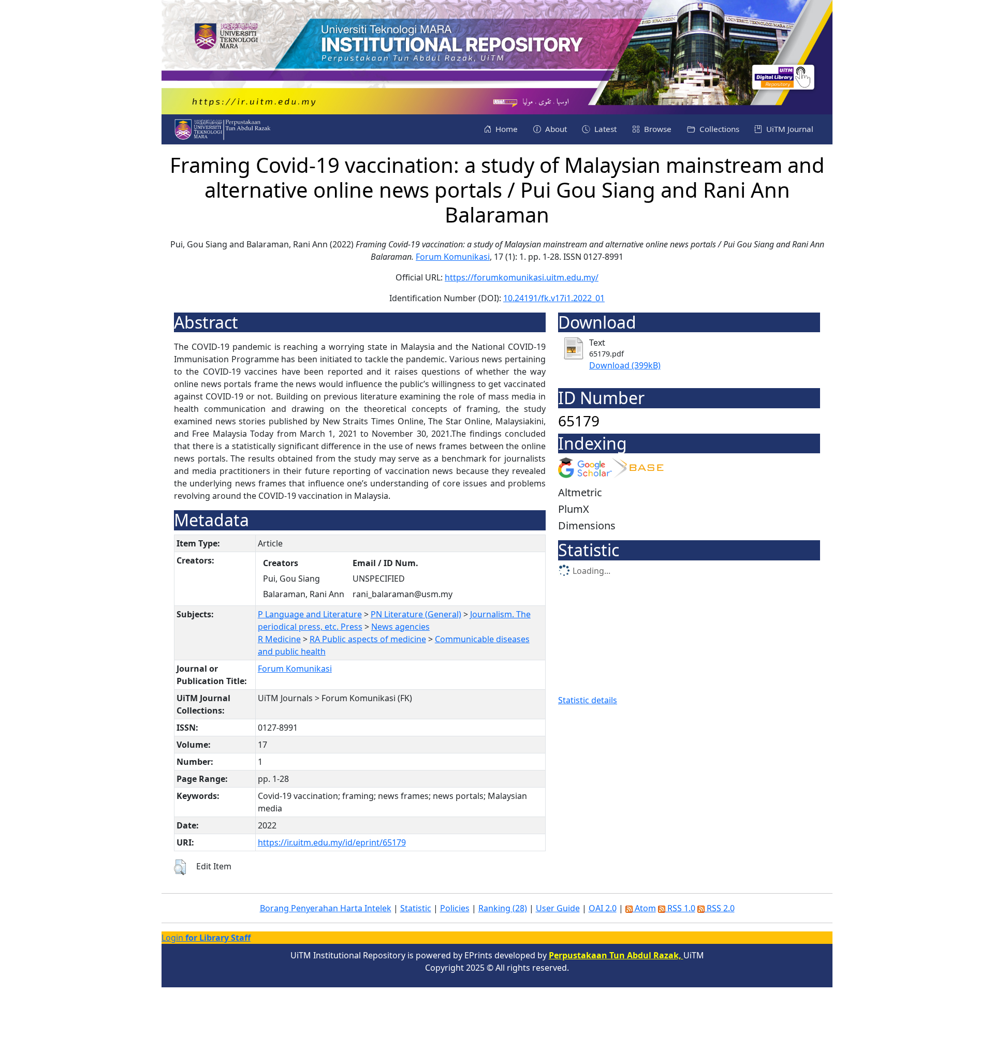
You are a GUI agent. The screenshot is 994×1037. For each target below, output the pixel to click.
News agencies (400, 626)
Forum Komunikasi (453, 256)
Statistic (415, 908)
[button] (180, 867)
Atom (644, 908)
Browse (656, 129)
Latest (604, 129)
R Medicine (279, 639)
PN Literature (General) (416, 614)
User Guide (558, 908)
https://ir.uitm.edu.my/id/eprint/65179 (332, 842)
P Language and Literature (310, 614)
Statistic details (587, 700)
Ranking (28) (502, 908)
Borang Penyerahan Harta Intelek (325, 908)
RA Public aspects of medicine (368, 639)
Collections (718, 129)
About (555, 129)
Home (505, 129)
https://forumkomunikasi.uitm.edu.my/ (521, 277)
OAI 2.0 (603, 908)
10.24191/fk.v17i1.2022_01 (554, 298)
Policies (455, 908)
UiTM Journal (788, 129)
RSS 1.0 (680, 908)
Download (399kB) (625, 365)
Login (206, 937)
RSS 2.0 (720, 908)
